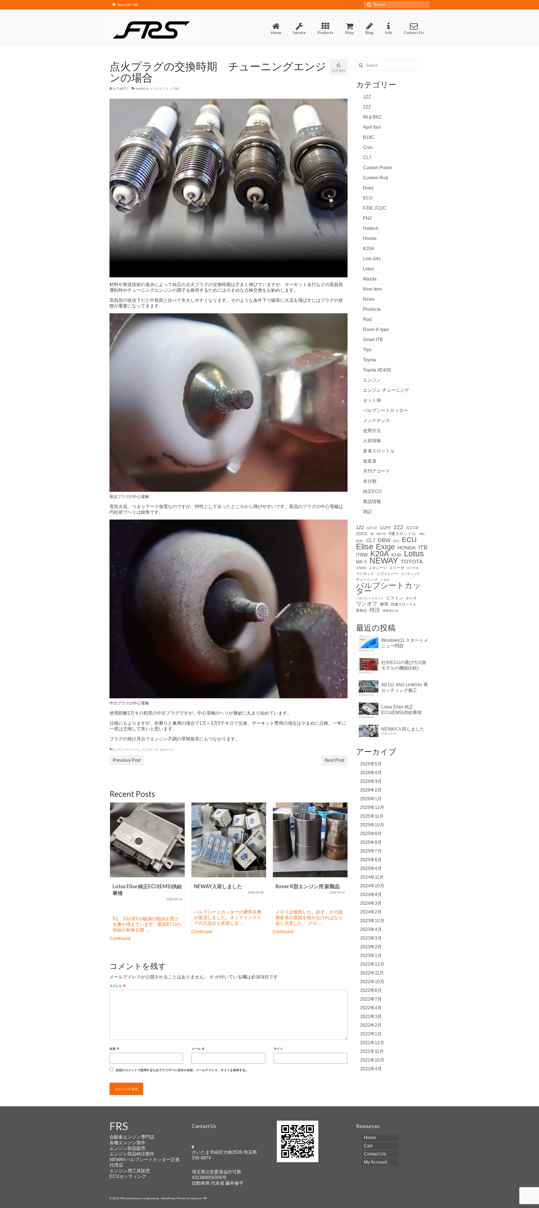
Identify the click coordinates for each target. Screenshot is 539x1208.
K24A (396, 554)
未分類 (369, 481)
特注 (374, 610)
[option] (147, 877)
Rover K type (376, 329)
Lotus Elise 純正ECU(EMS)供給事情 (401, 709)
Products (372, 309)
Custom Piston (377, 167)
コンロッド (365, 574)
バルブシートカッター (385, 410)
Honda (369, 238)
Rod (367, 319)
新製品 (361, 610)
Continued (120, 938)
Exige (385, 547)
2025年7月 (371, 851)
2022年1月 (371, 1034)
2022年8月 (371, 990)
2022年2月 (371, 1025)
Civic (368, 147)
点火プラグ (167, 749)
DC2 (396, 541)
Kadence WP (198, 1198)
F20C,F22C (375, 208)
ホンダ (411, 598)
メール (198, 1048)
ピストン (394, 597)
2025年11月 (372, 816)
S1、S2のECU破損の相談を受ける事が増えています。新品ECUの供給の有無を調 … (147, 924)
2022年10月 (372, 981)
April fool (372, 127)
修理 (384, 604)
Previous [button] (114, 877)
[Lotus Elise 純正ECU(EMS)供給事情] (147, 840)
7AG (422, 534)
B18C (368, 137)
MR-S (361, 561)
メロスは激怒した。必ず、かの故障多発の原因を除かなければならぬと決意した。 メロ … (309, 918)
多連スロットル (378, 450)
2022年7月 (371, 999)
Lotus (368, 268)
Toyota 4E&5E (377, 370)
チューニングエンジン (126, 749)
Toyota (369, 359)
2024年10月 (372, 885)
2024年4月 (371, 894)
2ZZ (367, 107)
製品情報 (372, 501)
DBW (384, 540)
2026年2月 (371, 790)
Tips (367, 349)
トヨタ (385, 579)
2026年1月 (371, 798)
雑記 (367, 511)
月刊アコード (376, 471)
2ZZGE (362, 534)
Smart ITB (373, 339)
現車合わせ (390, 610)
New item (372, 289)
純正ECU (372, 491)
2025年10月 (372, 824)
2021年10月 (372, 1060)
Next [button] (343, 877)
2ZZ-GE (412, 528)
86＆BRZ (372, 117)
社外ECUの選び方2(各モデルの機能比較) (403, 665)
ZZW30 (361, 568)
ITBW (362, 554)
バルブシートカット (370, 598)
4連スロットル (402, 533)
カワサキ (412, 568)
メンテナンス (159, 88)
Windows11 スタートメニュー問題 (404, 643)
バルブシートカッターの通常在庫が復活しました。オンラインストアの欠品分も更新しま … (227, 918)
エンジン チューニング (386, 390)
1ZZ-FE (372, 528)
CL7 (367, 157)
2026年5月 (371, 763)
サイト (278, 1048)
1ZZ (367, 96)
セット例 (372, 400)
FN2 (367, 218)
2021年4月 (371, 1068)
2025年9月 (371, 833)
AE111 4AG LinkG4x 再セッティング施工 (404, 687)
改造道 (369, 461)
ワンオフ (366, 604)
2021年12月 (372, 1042)
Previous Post (127, 760)
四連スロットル (403, 604)
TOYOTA (412, 562)
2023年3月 (371, 938)
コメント (117, 985)
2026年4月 (371, 772)
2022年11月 (372, 973)
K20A (368, 248)
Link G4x (372, 258)
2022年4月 (371, 1007)
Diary (368, 187)
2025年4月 (371, 868)
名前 (114, 1048)
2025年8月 (371, 842)
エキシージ (378, 568)
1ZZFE (385, 528)
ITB (423, 547)
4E (372, 534)
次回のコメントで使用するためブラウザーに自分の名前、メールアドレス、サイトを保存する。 (182, 1070)
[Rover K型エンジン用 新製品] (310, 840)
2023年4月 (371, 929)
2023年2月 (371, 946)
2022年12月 (372, 964)
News (368, 299)
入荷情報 (372, 440)
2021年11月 (372, 1051)
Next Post (334, 760)
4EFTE (381, 534)
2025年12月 (372, 807)
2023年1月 (371, 955)
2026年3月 (371, 781)
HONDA (407, 547)
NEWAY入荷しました (402, 729)
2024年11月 (372, 877)
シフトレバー (388, 574)
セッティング (410, 573)
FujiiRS (121, 88)
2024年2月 (371, 912)
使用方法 (372, 430)
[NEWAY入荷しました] (228, 840)
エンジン (372, 380)
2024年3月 (371, 903)
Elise (364, 546)
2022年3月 (371, 1016)
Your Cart (127, 5)
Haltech (370, 228)
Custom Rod (375, 177)
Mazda (369, 278)
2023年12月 (372, 920)
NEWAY (383, 560)
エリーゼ (396, 568)
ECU (368, 198)
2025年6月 (371, 859)
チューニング (367, 579)
